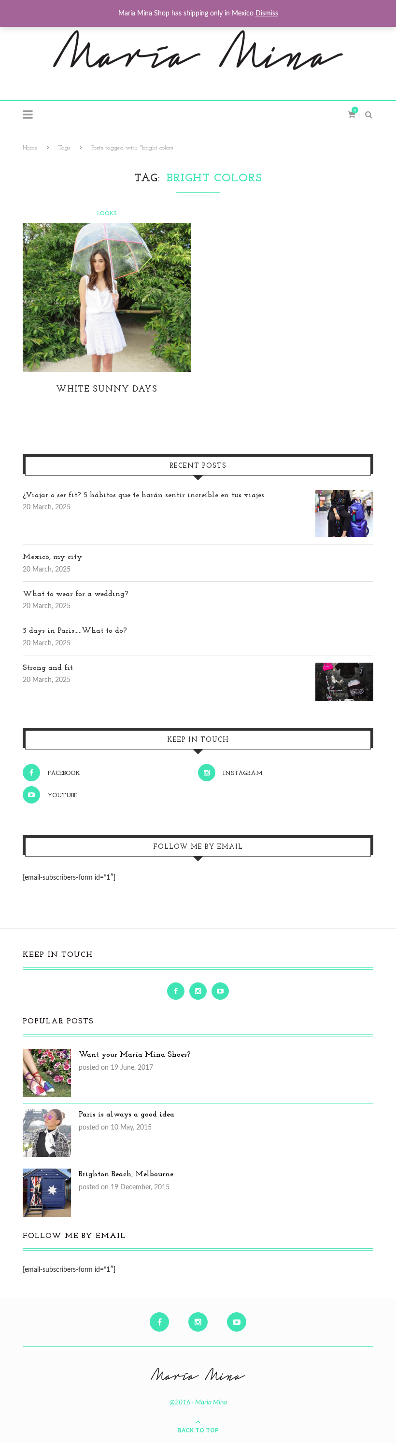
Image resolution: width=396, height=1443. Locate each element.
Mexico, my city (52, 557)
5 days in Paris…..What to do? (75, 631)
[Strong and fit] (344, 668)
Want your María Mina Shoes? (135, 1055)
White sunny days (106, 389)
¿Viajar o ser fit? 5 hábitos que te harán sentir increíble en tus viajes (143, 495)
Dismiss (266, 13)
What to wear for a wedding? (75, 594)
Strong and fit (48, 668)
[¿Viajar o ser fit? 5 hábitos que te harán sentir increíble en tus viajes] (344, 495)
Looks (107, 213)
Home (30, 148)
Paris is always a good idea (126, 1114)
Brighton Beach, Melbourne (126, 1174)
